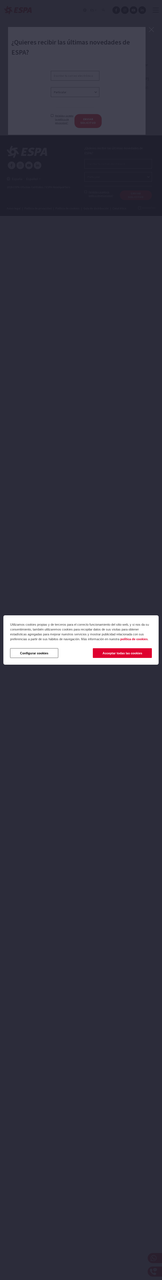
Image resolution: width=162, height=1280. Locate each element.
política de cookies (134, 639)
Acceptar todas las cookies (122, 653)
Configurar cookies (34, 653)
